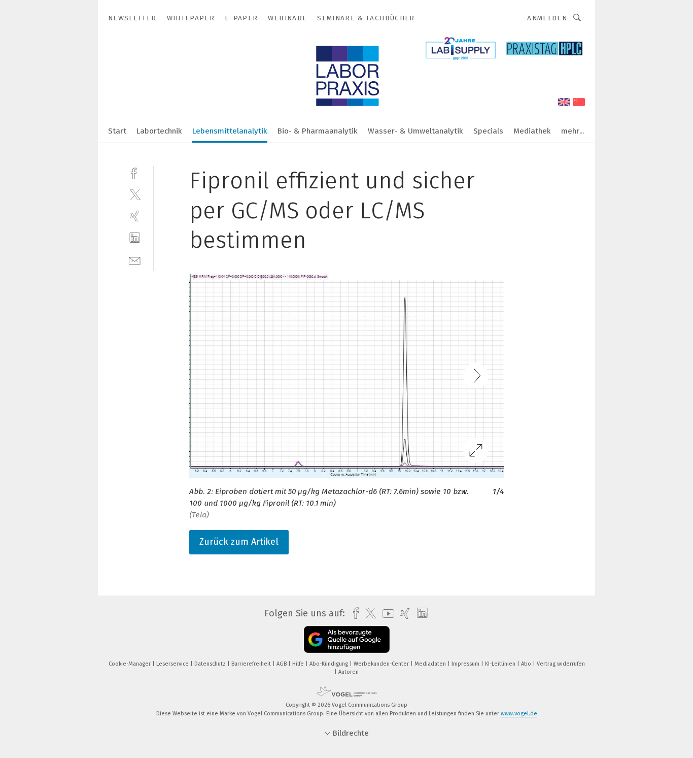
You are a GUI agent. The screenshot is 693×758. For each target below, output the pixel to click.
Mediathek (532, 131)
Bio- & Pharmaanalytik (318, 131)
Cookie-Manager (130, 664)
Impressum (466, 664)
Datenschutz (210, 664)
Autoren (348, 672)
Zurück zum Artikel (239, 541)
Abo (527, 664)
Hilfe (298, 664)
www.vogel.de (519, 713)
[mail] (134, 259)
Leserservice (173, 664)
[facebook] (134, 172)
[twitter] (134, 194)
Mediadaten (430, 664)
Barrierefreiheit (251, 664)
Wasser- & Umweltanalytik (415, 131)
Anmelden (547, 18)
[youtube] (385, 613)
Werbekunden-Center (382, 664)
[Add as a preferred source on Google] (347, 639)
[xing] (134, 216)
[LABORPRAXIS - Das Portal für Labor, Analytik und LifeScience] (117, 130)
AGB (282, 664)
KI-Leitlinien (501, 664)
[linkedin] (134, 238)
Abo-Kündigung (329, 664)
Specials (488, 131)
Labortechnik (159, 131)
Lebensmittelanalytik (229, 131)
